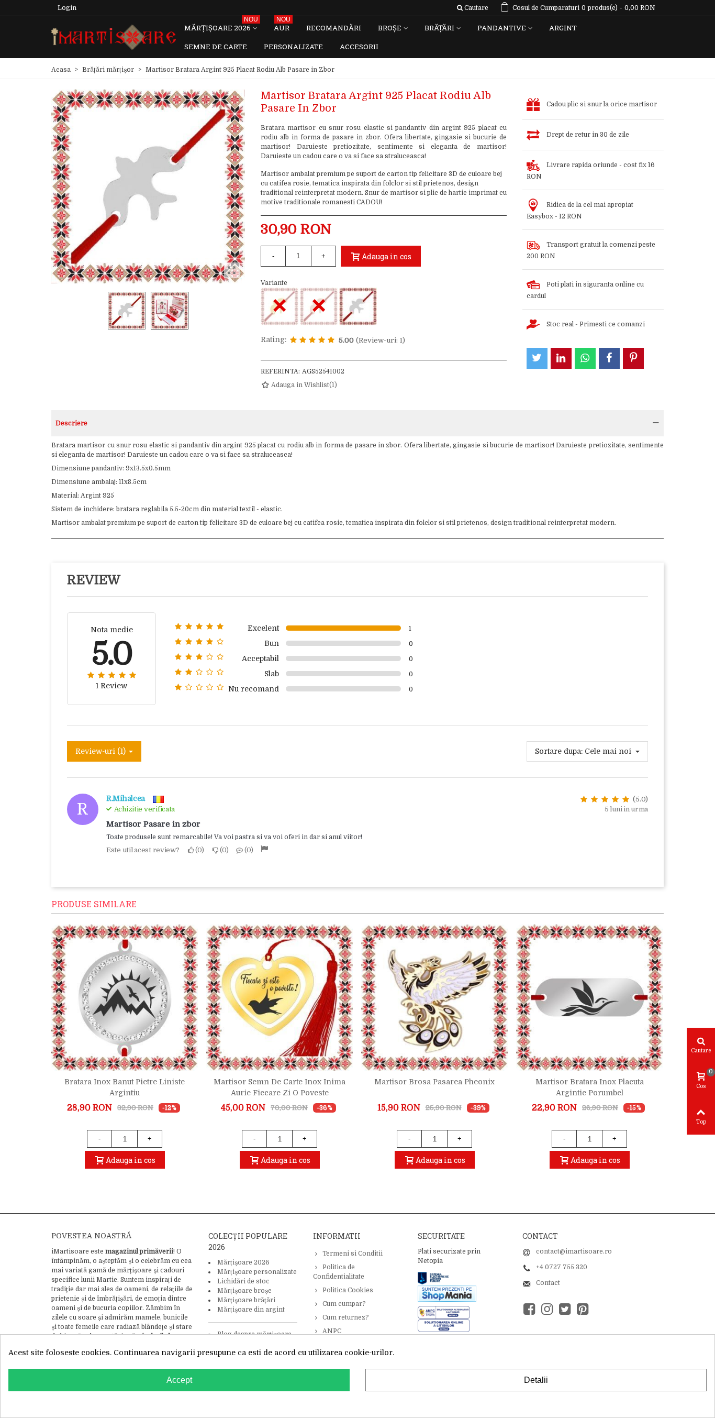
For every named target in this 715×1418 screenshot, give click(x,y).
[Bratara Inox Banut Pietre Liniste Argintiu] (124, 998)
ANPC (331, 1331)
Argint (563, 27)
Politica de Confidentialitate (338, 1271)
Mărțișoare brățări (246, 1300)
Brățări (439, 27)
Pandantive (501, 27)
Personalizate (293, 46)
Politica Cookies (347, 1290)
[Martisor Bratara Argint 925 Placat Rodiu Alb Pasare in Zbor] (358, 306)
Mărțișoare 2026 (221, 25)
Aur (282, 25)
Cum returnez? (345, 1317)
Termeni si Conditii (352, 1253)
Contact (548, 1283)
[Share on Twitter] (537, 358)
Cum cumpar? (344, 1303)
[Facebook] (529, 1309)
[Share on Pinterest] (633, 358)
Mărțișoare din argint (251, 1309)
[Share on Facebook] (609, 358)
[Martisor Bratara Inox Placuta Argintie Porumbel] (589, 998)
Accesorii (359, 46)
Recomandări (333, 27)
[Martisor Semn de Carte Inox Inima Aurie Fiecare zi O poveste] (279, 998)
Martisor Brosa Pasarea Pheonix (434, 1082)
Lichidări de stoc (243, 1281)
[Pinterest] (582, 1309)
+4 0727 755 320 (561, 1267)
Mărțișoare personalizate (257, 1272)
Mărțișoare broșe (244, 1290)
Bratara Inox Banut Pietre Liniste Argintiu (124, 1087)
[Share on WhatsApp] (585, 358)
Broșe (389, 27)
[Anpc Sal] (446, 1312)
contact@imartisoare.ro (574, 1251)
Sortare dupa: (559, 751)
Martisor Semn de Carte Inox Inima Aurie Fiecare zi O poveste (279, 1087)
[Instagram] (547, 1309)
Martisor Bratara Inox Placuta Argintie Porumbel (589, 1087)
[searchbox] (472, 8)
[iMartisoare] (113, 37)
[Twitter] (565, 1309)
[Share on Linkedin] (561, 358)
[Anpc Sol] (444, 1325)
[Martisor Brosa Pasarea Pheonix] (434, 998)
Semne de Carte (215, 46)
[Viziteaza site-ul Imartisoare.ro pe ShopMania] (447, 1293)
